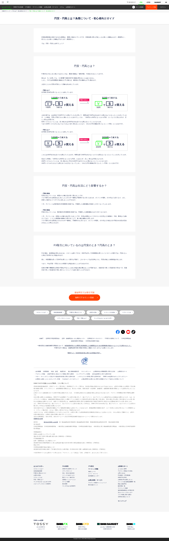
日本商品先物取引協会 (92, 341)
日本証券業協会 (126, 338)
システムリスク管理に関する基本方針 (89, 376)
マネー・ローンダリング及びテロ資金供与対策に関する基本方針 (55, 376)
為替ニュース (92, 471)
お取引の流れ (93, 312)
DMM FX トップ (6, 11)
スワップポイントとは (63, 318)
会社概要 (38, 371)
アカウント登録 (151, 7)
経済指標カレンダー (93, 476)
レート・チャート (93, 473)
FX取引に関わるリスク (76, 312)
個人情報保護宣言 (73, 371)
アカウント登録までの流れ (125, 471)
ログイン (163, 7)
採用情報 (46, 371)
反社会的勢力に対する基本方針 (101, 374)
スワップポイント (67, 471)
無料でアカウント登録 (84, 298)
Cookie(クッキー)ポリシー (70, 379)
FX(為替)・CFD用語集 (124, 475)
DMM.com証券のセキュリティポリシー (115, 376)
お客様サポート (71, 7)
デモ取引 (28, 7)
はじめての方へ (7, 7)
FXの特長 (65, 466)
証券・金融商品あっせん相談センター (73, 338)
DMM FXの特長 (18, 7)
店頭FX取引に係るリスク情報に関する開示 (60, 374)
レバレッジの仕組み (109, 312)
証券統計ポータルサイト (95, 338)
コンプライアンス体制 (83, 374)
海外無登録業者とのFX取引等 (126, 490)
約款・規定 (54, 371)
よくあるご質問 (122, 469)
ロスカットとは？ (41, 312)
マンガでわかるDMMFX (69, 486)
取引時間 (64, 484)
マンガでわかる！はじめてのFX (103, 318)
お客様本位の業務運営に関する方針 (104, 371)
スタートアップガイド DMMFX (42, 484)
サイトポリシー (86, 371)
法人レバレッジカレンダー (125, 492)
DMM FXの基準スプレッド (69, 469)
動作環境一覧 (121, 486)
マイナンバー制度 (123, 488)
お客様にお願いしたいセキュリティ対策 (48, 379)
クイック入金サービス (68, 475)
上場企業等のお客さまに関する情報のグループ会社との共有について (102, 379)
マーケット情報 (37, 7)
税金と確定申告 (122, 484)
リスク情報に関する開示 (124, 494)
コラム (62, 7)
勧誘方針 (63, 371)
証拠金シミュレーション (69, 479)
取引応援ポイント (93, 485)
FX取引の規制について (112, 338)
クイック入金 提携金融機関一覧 (126, 481)
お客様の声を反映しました (125, 479)
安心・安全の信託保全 (68, 473)
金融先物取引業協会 (77, 341)
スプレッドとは (126, 312)
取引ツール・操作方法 (68, 477)
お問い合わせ (121, 473)
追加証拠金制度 (58, 312)
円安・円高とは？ (82, 318)
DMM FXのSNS (122, 477)
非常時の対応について (124, 496)
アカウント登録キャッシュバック (97, 482)
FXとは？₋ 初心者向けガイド (19, 11)
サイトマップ (122, 501)
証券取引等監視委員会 (53, 338)
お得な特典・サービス (51, 7)
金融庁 (41, 338)
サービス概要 (66, 481)
